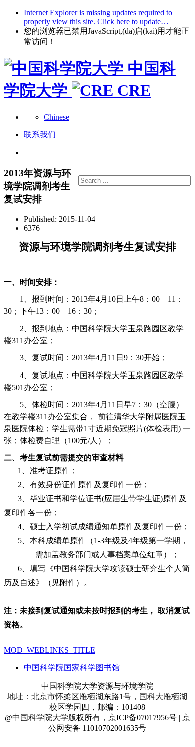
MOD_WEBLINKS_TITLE (50, 650)
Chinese (57, 117)
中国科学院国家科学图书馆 (72, 667)
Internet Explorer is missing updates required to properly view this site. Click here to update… (98, 17)
